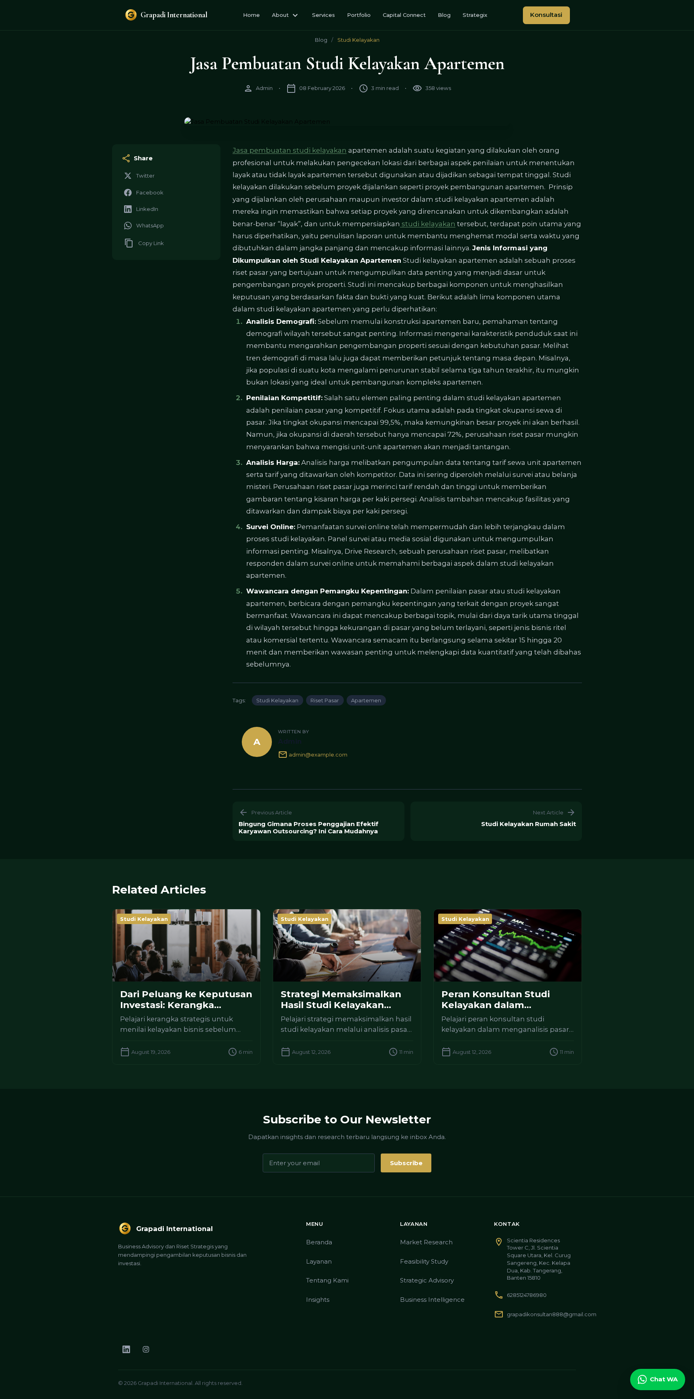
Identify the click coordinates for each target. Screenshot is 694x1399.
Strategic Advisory (427, 1280)
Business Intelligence (432, 1299)
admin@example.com (313, 754)
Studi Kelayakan (358, 40)
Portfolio (359, 15)
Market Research (426, 1242)
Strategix (475, 15)
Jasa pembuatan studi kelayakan (290, 150)
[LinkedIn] (126, 1349)
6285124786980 (527, 1295)
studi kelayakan (427, 224)
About (286, 15)
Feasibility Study (424, 1261)
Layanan (319, 1261)
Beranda (319, 1242)
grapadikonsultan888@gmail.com (551, 1314)
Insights (317, 1299)
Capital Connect (404, 15)
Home (251, 15)
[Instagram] (146, 1349)
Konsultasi (546, 14)
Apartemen (366, 700)
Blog (444, 15)
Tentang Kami (327, 1280)
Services (323, 15)
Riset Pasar (324, 700)
